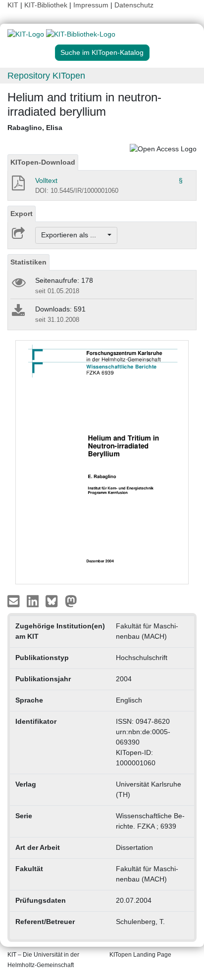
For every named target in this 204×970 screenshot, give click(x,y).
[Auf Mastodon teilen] (71, 601)
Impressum (90, 5)
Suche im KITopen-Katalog (102, 52)
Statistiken (28, 262)
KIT (12, 5)
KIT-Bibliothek (46, 5)
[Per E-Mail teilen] (14, 601)
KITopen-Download (42, 162)
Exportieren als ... (73, 235)
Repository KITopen (46, 76)
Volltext (46, 180)
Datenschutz (133, 5)
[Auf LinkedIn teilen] (34, 601)
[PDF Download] (17, 186)
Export (21, 214)
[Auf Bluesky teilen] (54, 601)
